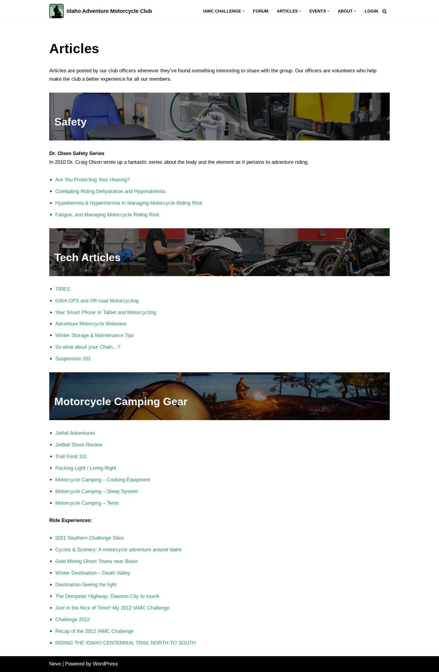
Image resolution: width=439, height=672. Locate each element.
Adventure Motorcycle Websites (91, 324)
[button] (243, 11)
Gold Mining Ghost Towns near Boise (96, 561)
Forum (260, 11)
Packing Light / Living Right (85, 468)
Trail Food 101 (71, 456)
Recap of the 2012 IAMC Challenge (94, 631)
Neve (55, 664)
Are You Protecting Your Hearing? (92, 180)
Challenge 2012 (72, 619)
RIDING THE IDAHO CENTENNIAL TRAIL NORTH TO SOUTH (125, 643)
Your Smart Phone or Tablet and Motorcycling (105, 312)
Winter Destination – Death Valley (92, 573)
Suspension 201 (73, 359)
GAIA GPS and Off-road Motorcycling (97, 301)
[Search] (384, 11)
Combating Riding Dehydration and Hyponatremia (110, 191)
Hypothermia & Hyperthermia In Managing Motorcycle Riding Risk (128, 203)
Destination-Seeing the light (85, 584)
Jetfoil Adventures (75, 433)
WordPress (105, 664)
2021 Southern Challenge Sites (89, 538)
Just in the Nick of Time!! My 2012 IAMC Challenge (112, 608)
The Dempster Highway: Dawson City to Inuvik (107, 596)
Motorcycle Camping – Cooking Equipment (102, 480)
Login (371, 11)
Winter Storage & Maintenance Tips (94, 335)
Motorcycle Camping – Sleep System (96, 491)
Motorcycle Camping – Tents (87, 503)
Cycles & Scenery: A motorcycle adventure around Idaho (118, 549)
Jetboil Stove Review (78, 445)
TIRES (62, 289)
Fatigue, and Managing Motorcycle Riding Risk (107, 215)
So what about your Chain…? (87, 347)
